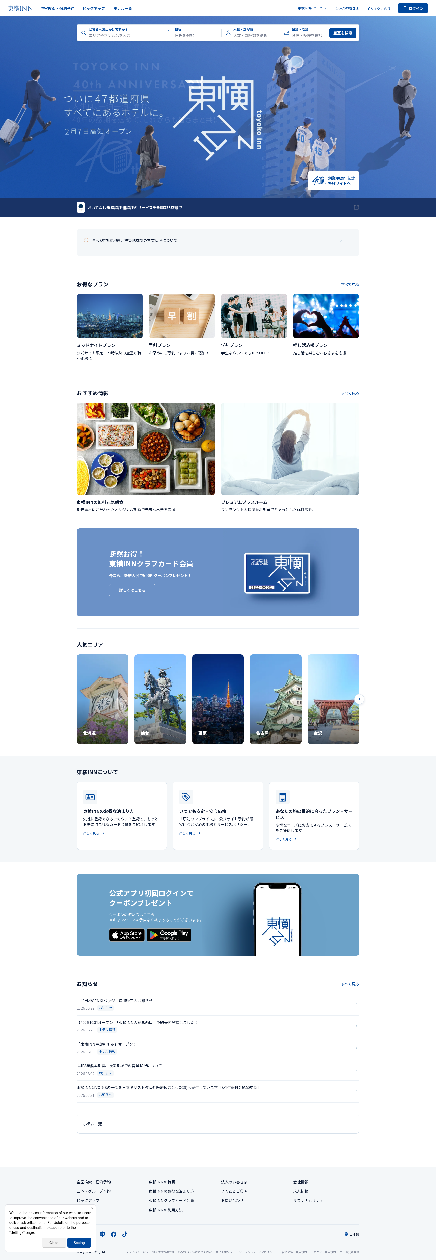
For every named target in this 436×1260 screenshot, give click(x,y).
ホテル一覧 (122, 8)
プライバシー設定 (137, 1252)
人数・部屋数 (243, 29)
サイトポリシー (225, 1252)
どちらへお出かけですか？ (108, 29)
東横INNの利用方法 (166, 1209)
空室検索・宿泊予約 (57, 8)
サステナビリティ (308, 1200)
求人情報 (300, 1191)
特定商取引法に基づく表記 (195, 1252)
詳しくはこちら (132, 590)
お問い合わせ (232, 1200)
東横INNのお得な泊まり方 (171, 1191)
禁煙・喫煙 (300, 29)
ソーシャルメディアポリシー (257, 1252)
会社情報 (300, 1181)
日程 (178, 29)
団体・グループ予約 (94, 1191)
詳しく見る (91, 833)
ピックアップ (94, 8)
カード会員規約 (349, 1252)
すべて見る (350, 284)
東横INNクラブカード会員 (171, 1200)
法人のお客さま (347, 8)
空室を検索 (342, 32)
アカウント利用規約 (323, 1252)
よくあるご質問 (378, 8)
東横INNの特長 (162, 1181)
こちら (148, 914)
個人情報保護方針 (163, 1252)
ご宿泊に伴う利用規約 (293, 1252)
